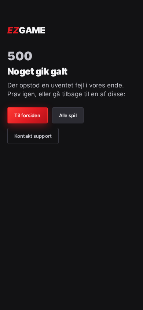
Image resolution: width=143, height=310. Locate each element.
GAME (26, 30)
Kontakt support (33, 136)
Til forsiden (27, 115)
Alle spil (68, 115)
